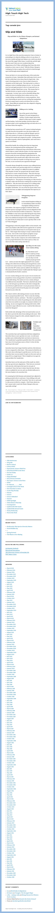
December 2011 (11, 849)
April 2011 (10, 865)
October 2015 (10, 762)
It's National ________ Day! (14, 484)
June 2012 (9, 837)
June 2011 (9, 861)
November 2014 (11, 785)
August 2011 (10, 857)
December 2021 (11, 624)
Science (9, 494)
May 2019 (9, 684)
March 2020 (10, 664)
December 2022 (11, 604)
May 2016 (9, 748)
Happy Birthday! (11, 476)
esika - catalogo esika (13, 895)
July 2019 (9, 680)
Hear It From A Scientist (14, 478)
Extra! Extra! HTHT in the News (16, 470)
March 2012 (10, 843)
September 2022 (11, 610)
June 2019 (9, 682)
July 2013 (9, 811)
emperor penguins (23, 391)
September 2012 (11, 831)
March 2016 (10, 752)
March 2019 (10, 686)
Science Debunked (12, 496)
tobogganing (9, 392)
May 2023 (9, 600)
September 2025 (11, 580)
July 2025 (9, 584)
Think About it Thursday (14, 502)
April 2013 (10, 817)
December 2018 (11, 692)
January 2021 (10, 644)
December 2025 (11, 574)
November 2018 (11, 694)
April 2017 (10, 726)
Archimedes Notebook (12, 548)
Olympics (32, 391)
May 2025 (9, 588)
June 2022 (9, 614)
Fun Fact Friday (11, 472)
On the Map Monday (13, 490)
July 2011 (9, 859)
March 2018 (10, 708)
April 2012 (10, 841)
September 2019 (11, 676)
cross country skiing (10, 391)
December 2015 (11, 758)
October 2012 (10, 829)
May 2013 (9, 815)
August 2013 (10, 809)
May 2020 (10, 660)
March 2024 (10, 596)
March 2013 (10, 819)
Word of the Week (12, 512)
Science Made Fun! (12, 389)
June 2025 (9, 586)
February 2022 (11, 620)
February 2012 (11, 845)
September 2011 (11, 855)
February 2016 (11, 754)
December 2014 (11, 783)
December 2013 (11, 803)
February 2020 (11, 666)
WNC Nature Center (11, 554)
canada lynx (37, 389)
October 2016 (10, 738)
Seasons (9, 498)
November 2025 (11, 576)
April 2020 (10, 662)
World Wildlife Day (12, 528)
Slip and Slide (14, 31)
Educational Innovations (13, 550)
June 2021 (9, 634)
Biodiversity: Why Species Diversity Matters (19, 526)
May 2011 (9, 863)
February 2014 (11, 801)
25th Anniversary (12, 460)
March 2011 (10, 867)
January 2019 (10, 690)
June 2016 (9, 746)
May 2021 (9, 636)
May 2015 (9, 773)
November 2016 (11, 736)
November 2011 (11, 851)
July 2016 (9, 744)
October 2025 (10, 578)
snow (36, 391)
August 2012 (10, 833)
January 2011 (10, 871)
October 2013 (10, 807)
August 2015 (10, 767)
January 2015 (10, 781)
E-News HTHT (30, 389)
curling (16, 391)
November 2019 (11, 672)
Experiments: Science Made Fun (16, 468)
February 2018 (11, 710)
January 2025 (10, 594)
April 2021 (10, 638)
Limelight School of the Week (15, 486)
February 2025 (11, 592)
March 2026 (10, 568)
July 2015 (9, 769)
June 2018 (9, 702)
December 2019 (11, 670)
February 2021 (11, 642)
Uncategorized (11, 504)
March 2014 (10, 799)
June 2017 (9, 722)
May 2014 (9, 795)
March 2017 (10, 728)
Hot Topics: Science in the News (16, 480)
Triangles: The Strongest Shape (24, 893)
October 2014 (10, 787)
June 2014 (9, 793)
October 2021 (10, 628)
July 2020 (9, 656)
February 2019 (11, 688)
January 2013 (10, 823)
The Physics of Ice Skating (14, 534)
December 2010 (11, 873)
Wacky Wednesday (12, 510)
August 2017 (10, 718)
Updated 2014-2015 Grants (14, 506)
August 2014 (10, 791)
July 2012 (9, 835)
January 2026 (10, 572)
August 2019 (10, 678)
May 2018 (9, 704)
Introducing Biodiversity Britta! (21, 901)
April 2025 (10, 590)
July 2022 (9, 612)
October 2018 (10, 696)
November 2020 (11, 648)
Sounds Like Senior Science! (28, 899)
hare (29, 391)
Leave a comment (17, 392)
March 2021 (10, 640)
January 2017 (10, 732)
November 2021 (11, 626)
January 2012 (10, 847)
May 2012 (9, 839)
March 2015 (10, 777)
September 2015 (11, 765)
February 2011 (11, 869)
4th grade (9, 462)
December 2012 (11, 825)
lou (8, 891)
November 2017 (11, 716)
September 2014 (11, 789)
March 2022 (10, 618)
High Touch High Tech (17, 13)
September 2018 (11, 698)
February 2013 (11, 821)
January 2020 (11, 668)
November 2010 (11, 875)
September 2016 (11, 740)
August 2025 (10, 582)
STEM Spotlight (11, 500)
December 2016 (11, 734)
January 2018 (10, 712)
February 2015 (11, 779)
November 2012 (11, 827)
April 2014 (10, 797)
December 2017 (11, 714)
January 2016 (10, 756)
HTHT (9, 482)
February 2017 (11, 730)
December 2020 (11, 646)
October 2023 (10, 598)
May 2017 (9, 724)
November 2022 (11, 606)
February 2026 (11, 570)
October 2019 (10, 674)
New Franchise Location (14, 488)
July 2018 (9, 700)
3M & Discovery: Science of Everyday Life (17, 552)
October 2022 (10, 608)
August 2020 (10, 654)
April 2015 (10, 775)
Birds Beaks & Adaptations (18, 891)
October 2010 (10, 877)
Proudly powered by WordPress (24, 908)
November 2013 (11, 805)
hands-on (10, 474)
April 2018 (10, 706)
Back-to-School (11, 464)
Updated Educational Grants (15, 508)
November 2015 (11, 760)
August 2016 (10, 742)
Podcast (9, 492)
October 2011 (10, 853)
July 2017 (9, 720)
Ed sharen (10, 893)
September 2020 (11, 652)
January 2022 (10, 622)
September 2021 (11, 630)
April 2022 (10, 616)
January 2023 (10, 602)
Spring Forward (11, 532)
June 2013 (9, 813)
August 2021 (10, 632)
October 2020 (11, 650)
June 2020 (10, 658)
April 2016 (10, 750)
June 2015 (9, 771)
